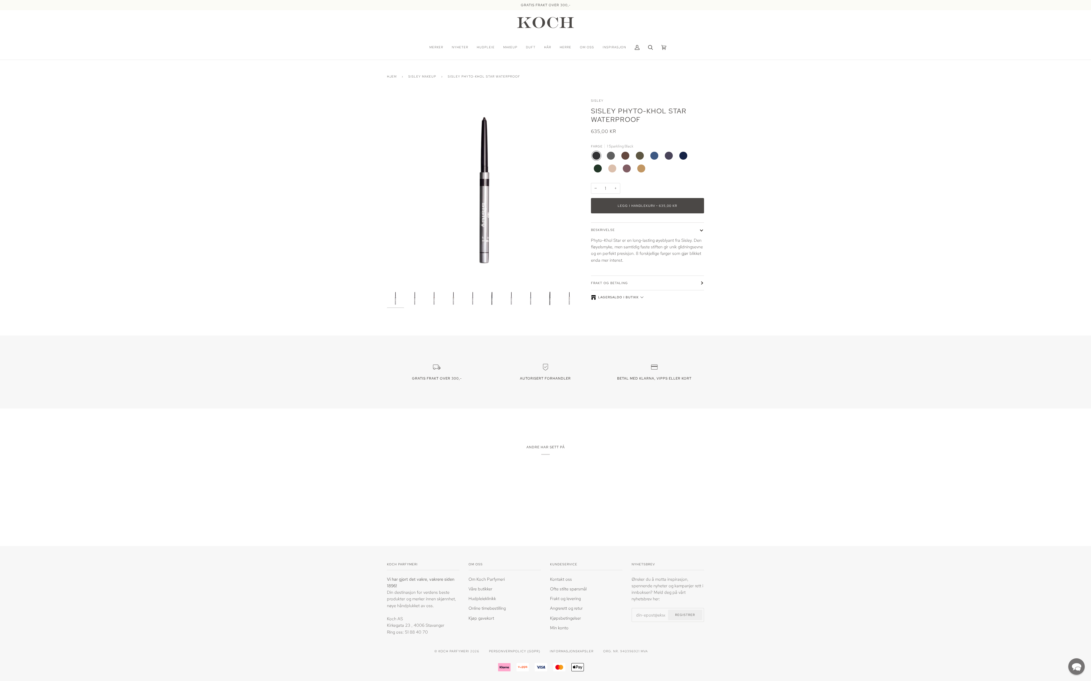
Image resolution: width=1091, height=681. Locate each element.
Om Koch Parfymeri (487, 579)
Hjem (392, 76)
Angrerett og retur (566, 608)
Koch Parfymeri (453, 651)
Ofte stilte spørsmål (568, 589)
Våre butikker (480, 589)
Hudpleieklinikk (482, 598)
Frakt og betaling (609, 283)
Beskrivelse (603, 230)
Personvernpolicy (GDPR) (514, 651)
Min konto (559, 627)
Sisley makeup (422, 76)
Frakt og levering (565, 598)
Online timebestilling (487, 608)
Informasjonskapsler (572, 651)
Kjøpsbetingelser (565, 618)
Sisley (597, 100)
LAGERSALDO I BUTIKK (618, 297)
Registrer (685, 615)
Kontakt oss (561, 579)
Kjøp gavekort (481, 618)
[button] (1076, 666)
